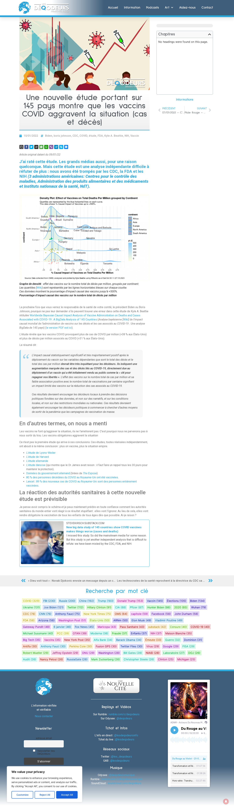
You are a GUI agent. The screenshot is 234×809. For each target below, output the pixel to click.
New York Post (77, 639)
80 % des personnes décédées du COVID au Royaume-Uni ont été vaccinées (72, 477)
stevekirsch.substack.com (85, 523)
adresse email (44, 738)
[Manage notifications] (226, 801)
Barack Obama (128, 639)
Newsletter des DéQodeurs (46, 752)
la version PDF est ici (59, 327)
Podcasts (152, 7)
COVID (83, 135)
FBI (49, 600)
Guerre (172, 639)
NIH (127, 135)
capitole (139, 613)
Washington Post (72, 620)
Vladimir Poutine (169, 620)
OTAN (80, 633)
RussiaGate (77, 659)
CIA (120, 607)
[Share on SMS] (41, 147)
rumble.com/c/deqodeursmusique (121, 779)
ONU (88, 652)
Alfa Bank (103, 639)
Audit (29, 659)
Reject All (45, 794)
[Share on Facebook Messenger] (66, 147)
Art (167, 7)
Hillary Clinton (99, 607)
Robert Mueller (35, 652)
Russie (67, 600)
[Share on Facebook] (26, 147)
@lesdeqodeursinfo (126, 735)
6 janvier (62, 626)
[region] (44, 784)
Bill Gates (133, 652)
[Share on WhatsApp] (46, 147)
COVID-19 (200, 626)
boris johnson (62, 135)
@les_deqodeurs (121, 756)
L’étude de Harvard (37, 456)
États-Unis (100, 620)
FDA (100, 135)
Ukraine (31, 607)
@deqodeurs (124, 718)
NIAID (152, 652)
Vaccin (134, 135)
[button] (209, 34)
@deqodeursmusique (122, 775)
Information (132, 7)
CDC (75, 135)
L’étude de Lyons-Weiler (41, 452)
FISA (188, 646)
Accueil (113, 7)
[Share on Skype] (61, 147)
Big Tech (31, 639)
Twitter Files (131, 646)
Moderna (99, 633)
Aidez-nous (187, 7)
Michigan (186, 659)
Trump (106, 600)
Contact (207, 7)
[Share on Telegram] (56, 147)
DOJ (194, 652)
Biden (48, 135)
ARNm (120, 620)
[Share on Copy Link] (21, 147)
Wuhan (198, 607)
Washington (109, 652)
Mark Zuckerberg (105, 659)
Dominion (193, 639)
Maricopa (107, 626)
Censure (178, 626)
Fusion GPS (106, 646)
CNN (45, 613)
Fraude (119, 633)
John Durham (186, 613)
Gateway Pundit (36, 626)
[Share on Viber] (51, 147)
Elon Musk (141, 620)
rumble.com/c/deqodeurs (124, 714)
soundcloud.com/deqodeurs (124, 783)
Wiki (39, 287)
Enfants (139, 633)
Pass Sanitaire (132, 626)
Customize (22, 794)
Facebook (161, 613)
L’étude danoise (35, 465)
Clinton (166, 659)
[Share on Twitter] (31, 147)
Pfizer (137, 607)
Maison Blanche (178, 633)
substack (157, 626)
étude (92, 135)
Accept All (67, 794)
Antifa (30, 646)
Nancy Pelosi (51, 659)
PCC (63, 633)
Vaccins (52, 639)
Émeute (153, 639)
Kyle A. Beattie (113, 135)
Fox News (84, 626)
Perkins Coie (80, 646)
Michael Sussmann (38, 633)
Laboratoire (173, 652)
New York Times (97, 613)
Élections (176, 600)
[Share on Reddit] (36, 147)
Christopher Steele (139, 659)
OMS (121, 613)
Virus (152, 646)
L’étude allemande (37, 461)
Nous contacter (44, 716)
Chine (86, 600)
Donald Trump (130, 600)
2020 (180, 607)
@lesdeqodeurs (124, 739)
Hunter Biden (158, 607)
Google (171, 646)
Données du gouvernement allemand (48, 473)
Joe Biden (54, 607)
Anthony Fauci (67, 613)
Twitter (75, 607)
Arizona (46, 620)
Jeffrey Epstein (65, 652)
